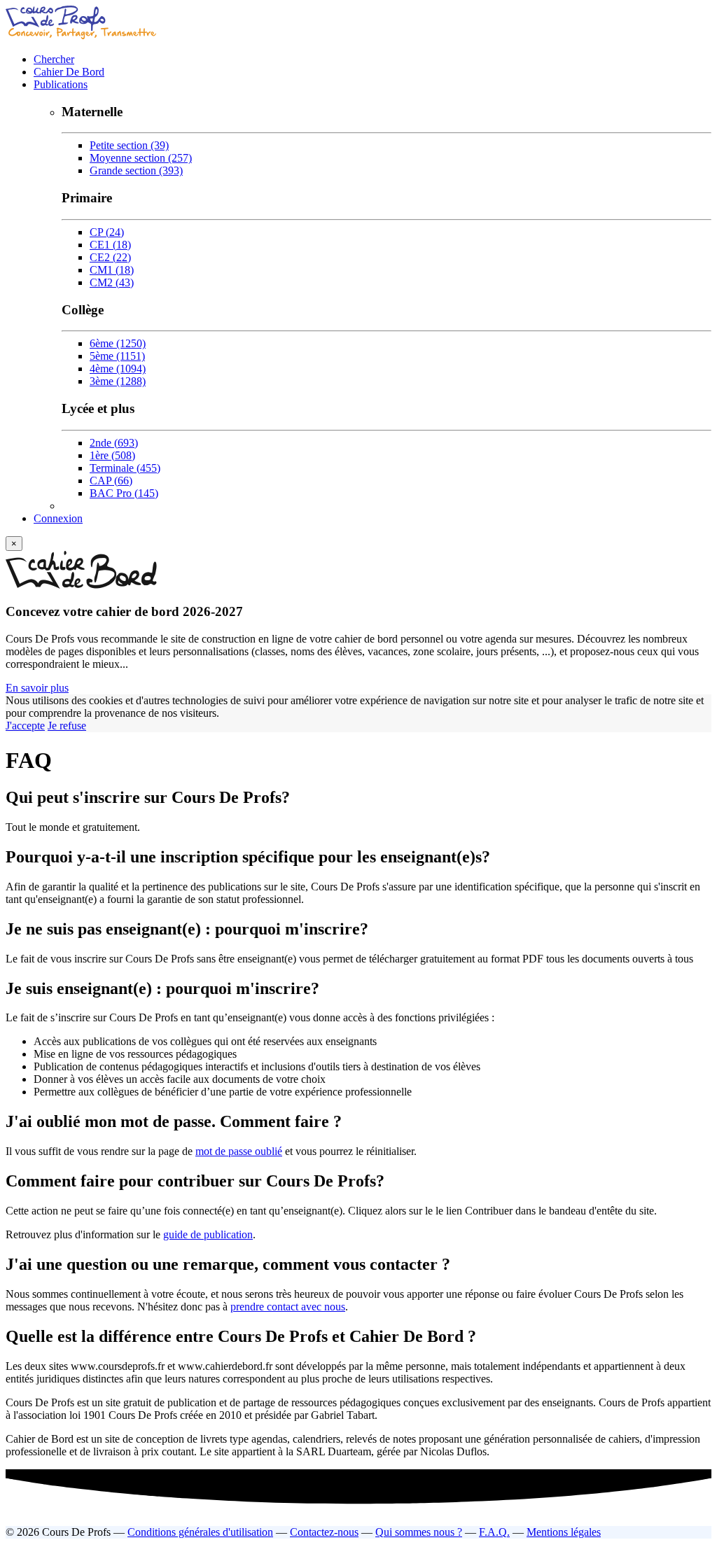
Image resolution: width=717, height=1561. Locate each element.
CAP (111, 480)
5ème (117, 356)
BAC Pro (124, 493)
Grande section (136, 170)
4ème (118, 368)
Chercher (54, 59)
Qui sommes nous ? (418, 1532)
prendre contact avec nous (287, 1306)
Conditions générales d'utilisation (200, 1532)
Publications (61, 84)
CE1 (110, 245)
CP (107, 232)
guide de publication (208, 1234)
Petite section (129, 145)
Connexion (58, 518)
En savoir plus (37, 688)
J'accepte (25, 726)
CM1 (112, 270)
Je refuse (67, 726)
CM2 (112, 282)
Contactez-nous (324, 1532)
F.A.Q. (494, 1532)
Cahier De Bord (69, 72)
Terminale (125, 468)
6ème (118, 343)
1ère (112, 455)
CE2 (110, 257)
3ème (118, 381)
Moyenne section (141, 158)
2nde (114, 443)
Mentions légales (564, 1532)
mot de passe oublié (238, 1151)
